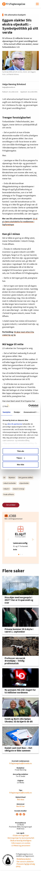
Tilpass (19, 458)
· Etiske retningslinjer (20, 835)
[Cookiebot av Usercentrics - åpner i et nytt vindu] (28, 405)
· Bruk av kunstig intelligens (20, 840)
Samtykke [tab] (6, 412)
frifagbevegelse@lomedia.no (20, 763)
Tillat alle (20, 451)
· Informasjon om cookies (20, 843)
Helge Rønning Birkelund (14, 84)
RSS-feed (20, 799)
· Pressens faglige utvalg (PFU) (25, 865)
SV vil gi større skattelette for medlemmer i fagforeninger (19, 221)
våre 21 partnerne (14, 424)
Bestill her (20, 806)
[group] (20, 539)
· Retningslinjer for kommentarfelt (20, 838)
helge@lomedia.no (8, 87)
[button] (32, 539)
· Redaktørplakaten (23, 859)
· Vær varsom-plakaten (25, 861)
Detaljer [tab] (17, 412)
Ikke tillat (20, 465)
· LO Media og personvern (20, 845)
